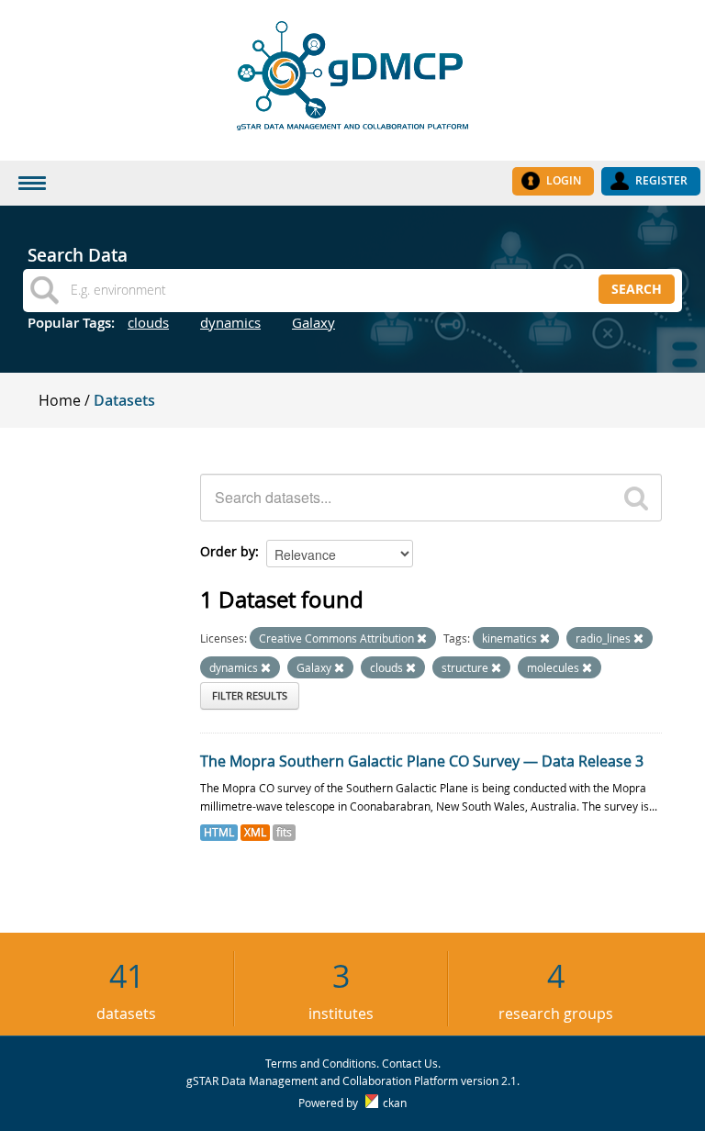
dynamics (230, 322)
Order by (227, 551)
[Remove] (422, 638)
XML (255, 832)
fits (284, 832)
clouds (148, 322)
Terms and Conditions (320, 1063)
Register (661, 180)
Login (563, 180)
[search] (636, 497)
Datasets (124, 400)
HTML (219, 832)
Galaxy (313, 322)
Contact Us (410, 1063)
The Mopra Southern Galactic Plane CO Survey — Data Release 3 (421, 761)
